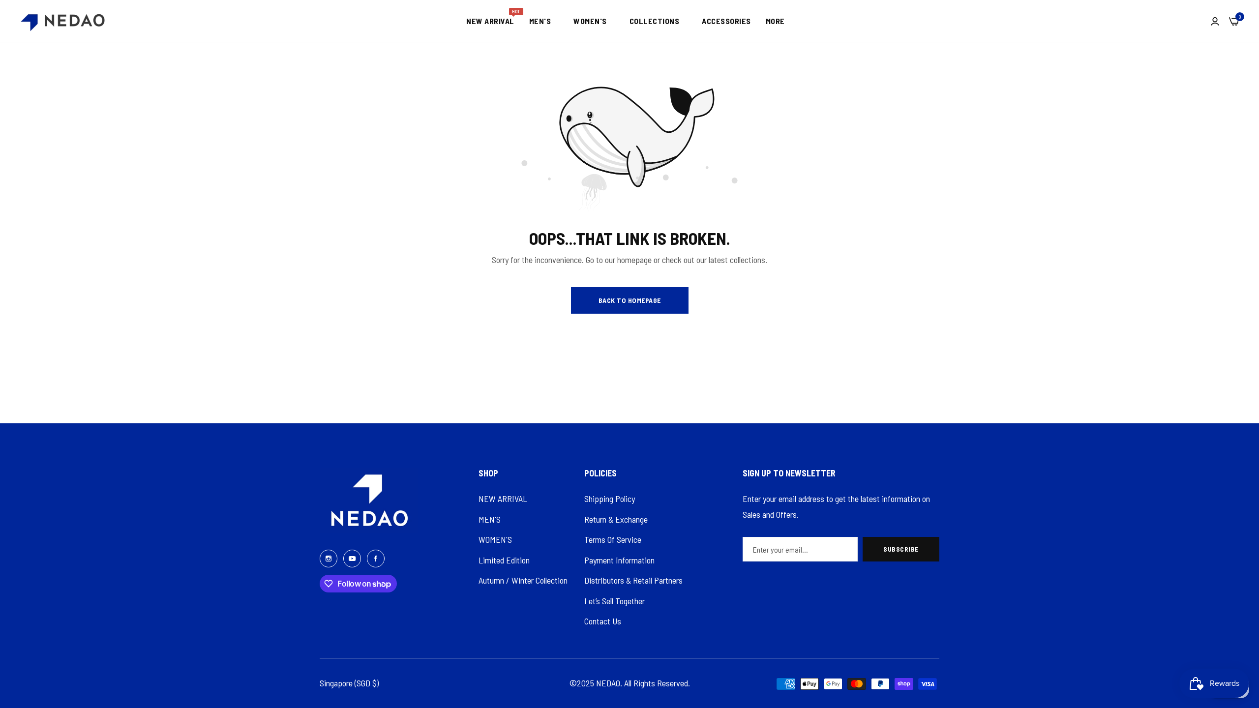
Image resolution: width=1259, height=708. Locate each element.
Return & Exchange (616, 519)
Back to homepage (630, 300)
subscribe (901, 549)
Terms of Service (612, 539)
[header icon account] (1215, 21)
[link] (544, 21)
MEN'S (490, 519)
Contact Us (602, 621)
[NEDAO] (63, 20)
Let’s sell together (614, 600)
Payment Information (619, 560)
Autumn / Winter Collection (523, 580)
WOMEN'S (495, 539)
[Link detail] (328, 557)
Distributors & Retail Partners (633, 580)
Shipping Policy (609, 498)
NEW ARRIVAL (503, 498)
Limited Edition (504, 560)
